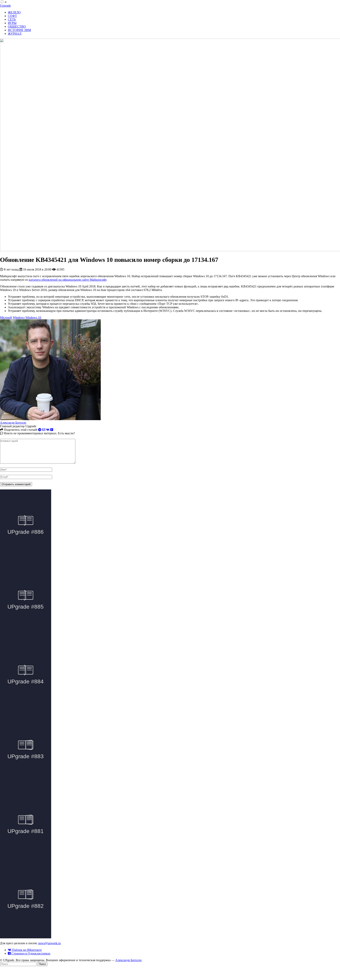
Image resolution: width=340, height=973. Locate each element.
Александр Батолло (13, 422)
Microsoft (6, 317)
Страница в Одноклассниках (30, 953)
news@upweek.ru (49, 943)
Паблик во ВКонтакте (26, 950)
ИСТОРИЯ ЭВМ (19, 30)
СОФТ (12, 16)
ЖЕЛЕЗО (14, 12)
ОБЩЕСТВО (17, 26)
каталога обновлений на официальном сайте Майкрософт (67, 279)
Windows (19, 317)
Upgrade (5, 5)
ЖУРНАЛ (14, 33)
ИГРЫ (12, 23)
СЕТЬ (12, 19)
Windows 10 (33, 317)
